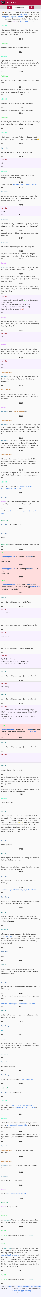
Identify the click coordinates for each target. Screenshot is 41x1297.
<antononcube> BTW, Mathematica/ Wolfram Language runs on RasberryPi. (17, 176)
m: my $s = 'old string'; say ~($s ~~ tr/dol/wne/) (18, 676)
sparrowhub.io (6, 936)
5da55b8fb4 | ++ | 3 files (20, 571)
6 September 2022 (26, 21)
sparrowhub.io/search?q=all (25, 1107)
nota (3, 538)
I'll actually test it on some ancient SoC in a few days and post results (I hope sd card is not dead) (20, 123)
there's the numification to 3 (11, 770)
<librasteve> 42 (7, 803)
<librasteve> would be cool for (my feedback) (19, 1107)
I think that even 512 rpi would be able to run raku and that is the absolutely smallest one (19, 91)
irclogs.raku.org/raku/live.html (13, 17)
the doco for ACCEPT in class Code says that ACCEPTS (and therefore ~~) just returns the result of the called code (19, 971)
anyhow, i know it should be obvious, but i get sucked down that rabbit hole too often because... (19, 255)
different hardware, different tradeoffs (15, 48)
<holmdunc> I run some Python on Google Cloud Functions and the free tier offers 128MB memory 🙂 (20, 138)
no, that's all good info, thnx (11, 1181)
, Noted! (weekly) (11, 524)
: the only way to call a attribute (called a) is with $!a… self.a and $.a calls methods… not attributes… (19, 379)
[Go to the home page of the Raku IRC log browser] (3, 2)
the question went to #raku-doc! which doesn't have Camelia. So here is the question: (20, 790)
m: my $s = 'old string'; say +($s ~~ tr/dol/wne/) (18, 747)
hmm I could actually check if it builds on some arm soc (20, 82)
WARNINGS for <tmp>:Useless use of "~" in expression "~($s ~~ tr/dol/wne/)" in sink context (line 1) (16, 661)
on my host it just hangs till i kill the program (17, 247)
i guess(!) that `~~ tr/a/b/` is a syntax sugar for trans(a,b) (18, 882)
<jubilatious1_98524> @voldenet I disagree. (17, 110)
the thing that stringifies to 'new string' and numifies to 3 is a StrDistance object (20, 859)
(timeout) (4, 211)
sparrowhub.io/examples (10, 1255)
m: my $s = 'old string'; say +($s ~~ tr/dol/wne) (18, 699)
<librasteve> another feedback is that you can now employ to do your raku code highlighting (20, 1125)
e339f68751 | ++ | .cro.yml (19, 559)
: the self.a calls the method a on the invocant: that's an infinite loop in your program (19, 268)
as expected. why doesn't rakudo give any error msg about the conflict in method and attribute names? (20, 225)
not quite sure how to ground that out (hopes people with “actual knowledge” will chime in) (20, 902)
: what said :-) (15, 412)
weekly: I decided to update (17, 1079)
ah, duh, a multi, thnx (8, 1066)
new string (5, 636)
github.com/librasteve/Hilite (17, 1125)
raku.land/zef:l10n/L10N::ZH (17, 1194)
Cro (10, 1286)
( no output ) (6, 613)
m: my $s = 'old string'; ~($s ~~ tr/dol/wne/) (17, 648)
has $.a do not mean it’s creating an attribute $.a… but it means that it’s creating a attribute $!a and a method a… (19, 396)
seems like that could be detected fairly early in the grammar (20, 234)
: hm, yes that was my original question (17, 1151)
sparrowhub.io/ (27, 1079)
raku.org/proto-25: (8, 557)
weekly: (20, 512)
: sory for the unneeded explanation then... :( (20, 1167)
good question (6, 844)
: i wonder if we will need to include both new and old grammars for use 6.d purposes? (20, 503)
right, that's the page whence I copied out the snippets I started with (19, 1016)
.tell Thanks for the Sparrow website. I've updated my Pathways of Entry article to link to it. (19, 1221)
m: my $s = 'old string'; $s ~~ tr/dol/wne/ (16, 602)
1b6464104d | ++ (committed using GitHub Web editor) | (21, 587)
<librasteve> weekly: (17, 487)
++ (5, 1055)
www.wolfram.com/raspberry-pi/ (25, 185)
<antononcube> (19, 185)
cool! (3, 956)
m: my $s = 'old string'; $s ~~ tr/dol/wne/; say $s (19, 625)
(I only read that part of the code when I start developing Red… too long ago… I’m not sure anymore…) (20, 474)
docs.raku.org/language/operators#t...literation (18, 1004)
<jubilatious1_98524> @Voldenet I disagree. (17, 103)
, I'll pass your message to (17, 1235)
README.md (35, 587)
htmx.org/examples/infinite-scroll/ (23, 1105)
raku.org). (23, 14)
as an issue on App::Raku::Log (20, 1291)
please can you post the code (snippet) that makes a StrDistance (20, 988)
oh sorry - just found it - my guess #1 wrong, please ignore (20, 997)
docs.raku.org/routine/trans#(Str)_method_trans (18, 890)
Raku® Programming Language (29, 1286)
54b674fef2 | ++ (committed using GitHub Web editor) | (21, 731)
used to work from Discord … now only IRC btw (20, 546)
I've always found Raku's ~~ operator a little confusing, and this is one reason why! (20, 868)
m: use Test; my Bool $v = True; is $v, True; (16, 152)
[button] (38, 2)
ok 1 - (3, 163)
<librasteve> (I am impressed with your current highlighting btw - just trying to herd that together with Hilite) (20, 1136)
